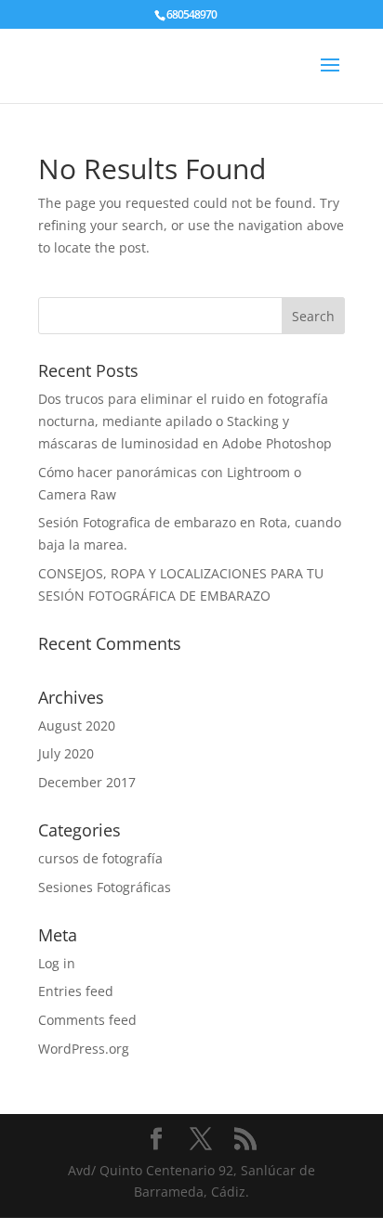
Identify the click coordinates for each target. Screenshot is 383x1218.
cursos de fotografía (100, 858)
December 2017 (87, 782)
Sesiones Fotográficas (104, 887)
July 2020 (66, 753)
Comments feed (87, 1020)
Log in (56, 963)
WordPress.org (83, 1048)
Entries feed (75, 991)
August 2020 (76, 725)
